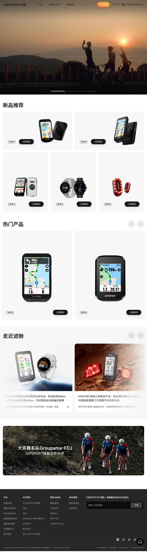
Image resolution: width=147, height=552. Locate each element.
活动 (25, 513)
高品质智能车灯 (10, 518)
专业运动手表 (9, 513)
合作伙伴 (27, 524)
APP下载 (54, 518)
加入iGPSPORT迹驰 (31, 534)
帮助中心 (54, 513)
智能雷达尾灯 (9, 524)
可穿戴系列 (8, 529)
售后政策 (54, 503)
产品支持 (54, 508)
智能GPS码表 (9, 508)
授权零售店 (74, 503)
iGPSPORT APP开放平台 (34, 518)
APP (117, 4)
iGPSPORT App (57, 524)
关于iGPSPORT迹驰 (31, 503)
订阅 (136, 505)
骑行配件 (7, 534)
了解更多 (11, 142)
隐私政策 (64, 544)
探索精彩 (70, 4)
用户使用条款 (75, 544)
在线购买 (73, 508)
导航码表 (7, 503)
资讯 (25, 508)
